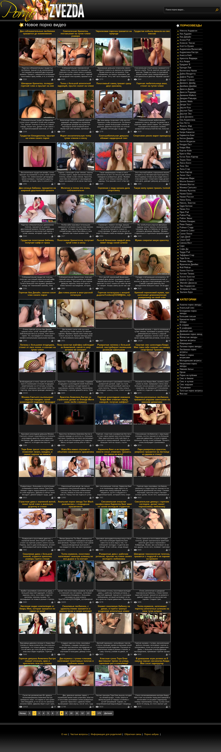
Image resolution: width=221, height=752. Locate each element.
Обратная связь (132, 734)
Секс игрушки (186, 384)
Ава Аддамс (186, 34)
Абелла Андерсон (188, 30)
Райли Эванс (186, 218)
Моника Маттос (187, 184)
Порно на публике (188, 375)
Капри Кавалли (187, 132)
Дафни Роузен (187, 77)
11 (77, 713)
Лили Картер (186, 172)
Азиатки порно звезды (190, 304)
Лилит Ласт (185, 175)
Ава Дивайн (185, 37)
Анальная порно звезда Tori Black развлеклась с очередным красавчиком (75, 504)
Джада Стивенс (187, 80)
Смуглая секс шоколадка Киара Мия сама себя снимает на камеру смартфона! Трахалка (152, 347)
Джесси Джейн (187, 89)
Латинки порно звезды (190, 346)
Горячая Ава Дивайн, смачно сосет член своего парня (37, 293)
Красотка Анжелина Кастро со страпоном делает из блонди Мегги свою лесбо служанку (75, 399)
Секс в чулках (186, 381)
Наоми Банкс (186, 193)
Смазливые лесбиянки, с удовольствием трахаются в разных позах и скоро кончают (75, 608)
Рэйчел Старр (186, 227)
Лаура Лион (185, 160)
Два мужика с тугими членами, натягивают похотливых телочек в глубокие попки (75, 661)
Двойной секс (186, 331)
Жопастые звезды (188, 337)
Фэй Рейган (185, 267)
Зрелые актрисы (188, 340)
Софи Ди (184, 249)
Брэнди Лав (185, 67)
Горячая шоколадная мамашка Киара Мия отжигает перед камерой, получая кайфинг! (114, 399)
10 (71, 713)
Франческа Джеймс (189, 264)
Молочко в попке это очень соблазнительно (75, 189)
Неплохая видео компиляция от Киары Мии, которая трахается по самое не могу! (37, 608)
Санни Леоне (186, 233)
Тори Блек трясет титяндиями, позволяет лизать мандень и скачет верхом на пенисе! (37, 451)
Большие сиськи (188, 316)
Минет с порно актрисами (187, 356)
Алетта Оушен (187, 46)
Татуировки (185, 387)
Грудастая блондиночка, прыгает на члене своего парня (37, 137)
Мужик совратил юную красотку (152, 240)
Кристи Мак (185, 153)
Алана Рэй (185, 40)
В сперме (184, 325)
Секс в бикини (186, 378)
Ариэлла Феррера (188, 58)
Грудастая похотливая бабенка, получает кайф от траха (37, 241)
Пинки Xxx (185, 209)
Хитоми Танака (187, 273)
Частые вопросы (79, 734)
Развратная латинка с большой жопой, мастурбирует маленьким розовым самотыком (113, 347)
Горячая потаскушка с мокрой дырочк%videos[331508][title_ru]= (114, 293)
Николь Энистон (187, 203)
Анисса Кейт (186, 55)
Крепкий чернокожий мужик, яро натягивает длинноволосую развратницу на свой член (152, 295)
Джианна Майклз (188, 95)
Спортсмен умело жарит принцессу (152, 136)
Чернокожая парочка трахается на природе (114, 32)
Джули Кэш (185, 107)
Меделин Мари (187, 178)
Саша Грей (185, 240)
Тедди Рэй (185, 252)
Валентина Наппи (188, 70)
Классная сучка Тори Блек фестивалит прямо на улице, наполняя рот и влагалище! (114, 661)
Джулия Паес (186, 110)
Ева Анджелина (187, 120)
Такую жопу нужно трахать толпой (152, 188)
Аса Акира (185, 61)
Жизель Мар (186, 126)
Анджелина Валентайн (191, 49)
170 (99, 713)
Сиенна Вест (186, 243)
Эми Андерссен (187, 286)
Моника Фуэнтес (188, 190)
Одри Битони (186, 206)
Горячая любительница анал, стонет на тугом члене (152, 84)
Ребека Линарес (187, 221)
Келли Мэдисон (187, 141)
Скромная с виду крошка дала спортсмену (114, 189)
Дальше (108, 713)
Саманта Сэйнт (187, 230)
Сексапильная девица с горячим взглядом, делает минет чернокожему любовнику (152, 504)
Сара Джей (185, 237)
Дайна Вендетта (187, 74)
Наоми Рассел (187, 197)
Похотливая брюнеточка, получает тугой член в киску (75, 241)
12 (82, 713)
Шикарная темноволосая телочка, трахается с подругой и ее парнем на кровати (152, 556)
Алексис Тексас (187, 43)
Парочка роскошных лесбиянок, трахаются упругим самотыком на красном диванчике (152, 399)
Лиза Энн (184, 166)
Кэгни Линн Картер (189, 157)
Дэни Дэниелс (186, 117)
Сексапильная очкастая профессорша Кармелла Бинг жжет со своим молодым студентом (113, 504)
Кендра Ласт (186, 144)
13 (88, 713)
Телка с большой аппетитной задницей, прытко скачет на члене (76, 84)
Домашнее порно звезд (191, 334)
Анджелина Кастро (189, 52)
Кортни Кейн (186, 150)
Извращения (186, 343)
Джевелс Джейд (187, 83)
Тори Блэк (185, 258)
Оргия (182, 372)
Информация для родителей (106, 734)
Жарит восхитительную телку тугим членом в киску (75, 137)
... (34, 713)
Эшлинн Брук (186, 292)
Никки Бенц (185, 200)
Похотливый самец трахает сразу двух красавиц (113, 84)
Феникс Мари (186, 261)
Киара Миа (185, 147)
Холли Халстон (187, 276)
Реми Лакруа (186, 224)
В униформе (186, 328)
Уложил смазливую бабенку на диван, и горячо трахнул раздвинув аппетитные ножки (114, 608)
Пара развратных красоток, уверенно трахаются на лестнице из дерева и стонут (152, 451)
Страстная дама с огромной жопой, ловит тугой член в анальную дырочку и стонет (37, 504)
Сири (182, 246)
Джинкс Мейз (186, 101)
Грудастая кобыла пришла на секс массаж (152, 32)
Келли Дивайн (186, 138)
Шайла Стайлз (187, 280)
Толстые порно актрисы (191, 390)
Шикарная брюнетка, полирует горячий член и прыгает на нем (37, 84)
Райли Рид (185, 215)
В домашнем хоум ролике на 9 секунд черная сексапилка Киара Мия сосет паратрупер (152, 661)
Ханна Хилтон (186, 270)
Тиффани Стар (187, 255)
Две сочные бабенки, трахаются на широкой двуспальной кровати (37, 189)
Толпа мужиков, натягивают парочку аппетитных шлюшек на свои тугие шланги (152, 608)
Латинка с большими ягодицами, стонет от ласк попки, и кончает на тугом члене (37, 347)
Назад (23, 713)
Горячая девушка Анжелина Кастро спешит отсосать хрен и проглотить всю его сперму (37, 661)
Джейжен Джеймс (188, 86)
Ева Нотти (185, 123)
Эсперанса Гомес (188, 289)
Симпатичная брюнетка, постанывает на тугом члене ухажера (75, 33)
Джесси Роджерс (188, 92)
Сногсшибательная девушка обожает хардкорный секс (113, 137)
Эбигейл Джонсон (188, 283)
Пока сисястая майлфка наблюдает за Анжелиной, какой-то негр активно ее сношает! (75, 347)
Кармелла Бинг (187, 135)
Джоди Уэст (185, 104)
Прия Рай (184, 212)
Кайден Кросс (186, 129)
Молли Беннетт (187, 181)
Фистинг (184, 394)
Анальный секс (187, 308)
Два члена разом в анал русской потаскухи (76, 293)
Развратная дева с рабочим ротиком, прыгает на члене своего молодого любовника (114, 556)
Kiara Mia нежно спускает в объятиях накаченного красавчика (75, 450)
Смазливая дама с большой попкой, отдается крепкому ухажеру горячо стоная (37, 556)
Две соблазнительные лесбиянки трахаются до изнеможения (37, 32)
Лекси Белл (185, 163)
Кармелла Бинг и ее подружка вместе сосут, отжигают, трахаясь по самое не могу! (113, 451)
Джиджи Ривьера (188, 98)
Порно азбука (151, 734)
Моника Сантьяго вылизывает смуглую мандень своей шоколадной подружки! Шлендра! (37, 399)
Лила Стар (185, 169)
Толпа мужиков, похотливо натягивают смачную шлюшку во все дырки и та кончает (75, 556)
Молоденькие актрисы (190, 360)
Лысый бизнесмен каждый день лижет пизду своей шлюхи (114, 241)
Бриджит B (185, 64)
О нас (64, 734)
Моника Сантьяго (188, 187)
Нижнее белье (186, 369)
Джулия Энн (186, 113)
